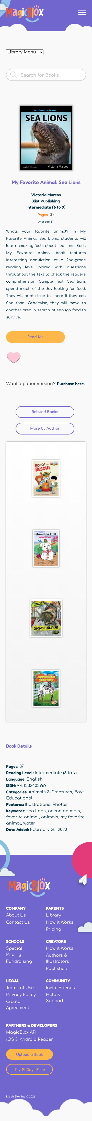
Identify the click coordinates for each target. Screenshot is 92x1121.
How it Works (59, 922)
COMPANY (16, 908)
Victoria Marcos (46, 194)
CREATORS (56, 941)
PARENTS (55, 908)
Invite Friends (60, 988)
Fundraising (19, 961)
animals (49, 817)
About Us (16, 915)
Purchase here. (71, 383)
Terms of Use (20, 988)
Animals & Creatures (50, 792)
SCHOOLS (15, 941)
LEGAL (12, 980)
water (29, 823)
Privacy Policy (21, 994)
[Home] (25, 13)
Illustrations (37, 804)
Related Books (53, 412)
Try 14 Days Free (29, 1069)
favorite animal (22, 817)
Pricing (53, 929)
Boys (79, 792)
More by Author (45, 428)
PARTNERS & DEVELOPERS (31, 1025)
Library (53, 915)
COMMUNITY (58, 980)
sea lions (36, 811)
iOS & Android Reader (29, 1039)
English (35, 779)
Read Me (35, 337)
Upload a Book (29, 1054)
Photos (60, 804)
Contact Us (18, 922)
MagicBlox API (21, 1032)
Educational (19, 798)
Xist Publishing (46, 200)
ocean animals (64, 811)
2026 (32, 1096)
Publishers (57, 968)
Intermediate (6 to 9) (46, 207)
